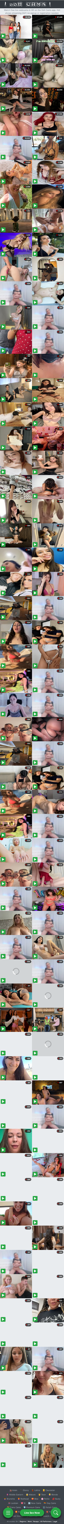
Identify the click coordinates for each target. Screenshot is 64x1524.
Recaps (36, 1521)
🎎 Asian (13, 1490)
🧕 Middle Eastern (14, 1494)
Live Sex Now (32, 1512)
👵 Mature (31, 1494)
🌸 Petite (45, 1499)
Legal (55, 1521)
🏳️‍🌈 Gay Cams (50, 1503)
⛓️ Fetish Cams (50, 1507)
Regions (23, 1521)
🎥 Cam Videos (16, 1516)
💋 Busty (56, 1499)
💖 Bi (23, 1503)
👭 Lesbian (13, 1503)
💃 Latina (35, 1490)
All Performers (45, 1521)
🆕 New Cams (34, 1503)
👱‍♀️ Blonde (53, 1494)
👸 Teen (42, 1494)
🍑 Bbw (34, 1499)
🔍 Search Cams (47, 1516)
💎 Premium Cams (31, 1507)
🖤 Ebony (24, 1490)
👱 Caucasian (49, 1490)
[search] (56, 1512)
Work (30, 1521)
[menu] (8, 1512)
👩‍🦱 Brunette (9, 1499)
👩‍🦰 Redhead (23, 1499)
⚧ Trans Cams (14, 1507)
